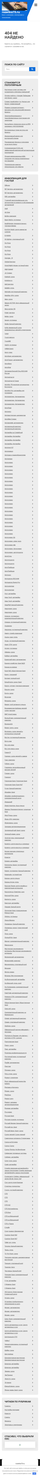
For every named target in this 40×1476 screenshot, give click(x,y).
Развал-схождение (11, 1078)
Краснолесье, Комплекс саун (14, 892)
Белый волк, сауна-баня (13, 682)
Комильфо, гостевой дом (13, 875)
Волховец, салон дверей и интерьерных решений (14, 732)
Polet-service (10, 313)
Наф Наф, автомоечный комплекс (16, 993)
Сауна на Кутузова (11, 1142)
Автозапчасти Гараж (12, 381)
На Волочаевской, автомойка (15, 979)
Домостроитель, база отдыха (14, 806)
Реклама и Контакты (12, 1087)
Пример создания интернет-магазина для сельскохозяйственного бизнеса (18, 110)
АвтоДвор (8, 364)
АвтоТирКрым (9, 567)
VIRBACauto (9, 349)
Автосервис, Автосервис (13, 549)
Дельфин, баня (10, 792)
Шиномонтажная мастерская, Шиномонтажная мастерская (15, 1359)
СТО (6, 1194)
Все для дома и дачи (12, 749)
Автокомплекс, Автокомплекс (15, 397)
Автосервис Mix (10, 545)
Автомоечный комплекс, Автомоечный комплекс (13, 428)
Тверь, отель (9, 1250)
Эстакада (8, 1383)
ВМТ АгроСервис (11, 714)
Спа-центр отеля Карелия (14, 1182)
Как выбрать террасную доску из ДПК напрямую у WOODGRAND (17, 125)
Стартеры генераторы (12, 1186)
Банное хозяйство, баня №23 (15, 663)
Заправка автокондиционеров (15, 827)
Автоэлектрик (9, 586)
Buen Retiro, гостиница (13, 220)
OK (34, 1473)
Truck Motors (9, 337)
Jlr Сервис (8, 273)
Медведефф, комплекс (12, 961)
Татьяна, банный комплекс (14, 1246)
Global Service (10, 262)
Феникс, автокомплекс (12, 1308)
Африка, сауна (10, 652)
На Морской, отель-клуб (13, 983)
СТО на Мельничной (12, 1216)
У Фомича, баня (10, 1284)
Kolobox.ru (8, 280)
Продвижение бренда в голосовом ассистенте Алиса (17, 143)
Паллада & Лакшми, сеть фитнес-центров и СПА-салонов (16, 1037)
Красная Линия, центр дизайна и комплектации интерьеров (16, 887)
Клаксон (7, 857)
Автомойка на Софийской (14, 433)
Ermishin (8, 235)
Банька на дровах (11, 667)
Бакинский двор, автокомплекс (15, 660)
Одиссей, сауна (10, 1009)
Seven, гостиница (11, 320)
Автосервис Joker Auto (13, 541)
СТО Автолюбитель (11, 1209)
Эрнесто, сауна (10, 1379)
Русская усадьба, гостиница (14, 1120)
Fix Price (8, 243)
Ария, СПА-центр (11, 645)
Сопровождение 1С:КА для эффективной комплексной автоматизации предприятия (19, 150)
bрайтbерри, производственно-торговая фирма (16, 225)
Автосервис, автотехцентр (14, 552)
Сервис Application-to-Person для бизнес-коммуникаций (17, 103)
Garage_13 (9, 258)
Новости (8, 1414)
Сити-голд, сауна (11, 1161)
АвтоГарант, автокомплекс (14, 360)
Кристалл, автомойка (12, 903)
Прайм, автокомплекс (12, 1063)
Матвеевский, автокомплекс (14, 957)
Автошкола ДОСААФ (12, 579)
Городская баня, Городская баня (16, 781)
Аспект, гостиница (11, 648)
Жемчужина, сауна (11, 823)
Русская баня (9, 1116)
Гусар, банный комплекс (13, 788)
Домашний (8, 802)
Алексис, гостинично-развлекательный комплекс (14, 617)
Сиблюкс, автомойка (12, 1157)
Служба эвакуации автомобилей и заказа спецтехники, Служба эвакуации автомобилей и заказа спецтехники (18, 1170)
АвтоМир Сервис (10, 419)
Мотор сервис (9, 972)
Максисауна (9, 945)
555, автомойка (10, 197)
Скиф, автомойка (10, 1164)
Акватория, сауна (11, 609)
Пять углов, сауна (11, 1074)
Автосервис (9, 463)
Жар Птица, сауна (11, 815)
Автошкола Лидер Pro (12, 582)
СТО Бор (8, 1212)
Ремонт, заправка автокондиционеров (12, 1103)
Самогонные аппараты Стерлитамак (17, 1138)
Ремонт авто (9, 1099)
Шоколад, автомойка (12, 1364)
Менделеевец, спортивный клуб (16, 964)
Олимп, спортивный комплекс (15, 1022)
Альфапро (8, 626)
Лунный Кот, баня (11, 937)
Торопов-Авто (10, 1267)
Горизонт (8, 777)
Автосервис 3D (10, 537)
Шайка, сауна (9, 1350)
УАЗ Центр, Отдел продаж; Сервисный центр (14, 1293)
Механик (8, 968)
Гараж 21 (8, 752)
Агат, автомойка (10, 594)
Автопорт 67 (9, 448)
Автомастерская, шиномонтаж (15, 415)
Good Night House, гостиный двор (16, 265)
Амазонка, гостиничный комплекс (16, 630)
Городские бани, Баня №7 (14, 785)
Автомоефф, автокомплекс (14, 423)
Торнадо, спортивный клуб (14, 1263)
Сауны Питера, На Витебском (15, 1150)
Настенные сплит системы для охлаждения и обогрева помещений (17, 91)
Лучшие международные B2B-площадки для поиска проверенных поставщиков (17, 158)
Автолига (8, 412)
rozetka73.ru (11, 12)
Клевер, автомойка (11, 861)
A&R (6, 209)
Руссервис (8, 1112)
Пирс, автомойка (10, 1049)
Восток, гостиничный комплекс (15, 737)
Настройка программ (12, 1410)
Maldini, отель (9, 288)
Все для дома (9, 745)
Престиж (8, 1066)
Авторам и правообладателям (15, 455)
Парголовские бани (11, 1042)
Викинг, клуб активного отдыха (15, 704)
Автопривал (9, 451)
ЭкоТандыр (9, 1375)
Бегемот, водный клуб (12, 678)
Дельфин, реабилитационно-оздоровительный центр (15, 797)
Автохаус (8, 575)
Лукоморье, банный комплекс (15, 924)
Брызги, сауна (9, 690)
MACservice (9, 284)
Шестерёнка (9, 1354)
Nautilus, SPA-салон (12, 295)
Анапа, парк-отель (11, 637)
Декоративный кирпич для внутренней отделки (14, 137)
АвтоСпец (8, 556)
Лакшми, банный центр (13, 907)
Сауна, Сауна (9, 1146)
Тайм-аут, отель (10, 1242)
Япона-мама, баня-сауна (14, 1390)
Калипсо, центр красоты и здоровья (17, 844)
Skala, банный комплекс (13, 324)
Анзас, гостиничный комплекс (15, 641)
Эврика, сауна (9, 1371)
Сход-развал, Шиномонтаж (14, 1231)
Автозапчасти (9, 377)
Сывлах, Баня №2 (11, 1235)
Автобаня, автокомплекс (13, 356)
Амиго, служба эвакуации (13, 633)
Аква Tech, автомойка (12, 597)
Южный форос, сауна (12, 1386)
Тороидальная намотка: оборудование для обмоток (14, 166)
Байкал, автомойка (11, 656)
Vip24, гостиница (10, 345)
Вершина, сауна (10, 701)
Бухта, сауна (9, 693)
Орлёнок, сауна (10, 1026)
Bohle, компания (10, 216)
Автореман (8, 459)
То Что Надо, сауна (11, 1254)
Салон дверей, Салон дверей (15, 1135)
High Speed (9, 269)
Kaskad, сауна (10, 277)
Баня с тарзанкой (11, 675)
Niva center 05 (10, 309)
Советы (7, 1417)
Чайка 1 (7, 1341)
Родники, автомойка (11, 1108)
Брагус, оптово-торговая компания (17, 686)
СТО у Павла (9, 1224)
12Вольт (7, 185)
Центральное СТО (11, 1337)
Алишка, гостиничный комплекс (15, 622)
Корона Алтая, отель (12, 882)
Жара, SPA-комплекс (12, 819)
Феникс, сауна (9, 1315)
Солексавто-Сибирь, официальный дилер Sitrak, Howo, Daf (17, 1177)
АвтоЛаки (8, 408)
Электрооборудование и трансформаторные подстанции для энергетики (17, 118)
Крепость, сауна (10, 899)
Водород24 (9, 724)
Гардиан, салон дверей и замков (16, 756)
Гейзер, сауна (9, 764)
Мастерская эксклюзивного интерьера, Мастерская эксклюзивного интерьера (18, 951)
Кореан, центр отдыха (12, 878)
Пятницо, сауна (10, 1070)
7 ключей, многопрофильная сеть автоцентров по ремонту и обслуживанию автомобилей (19, 202)
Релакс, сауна (9, 1091)
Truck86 (8, 341)
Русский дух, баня (11, 1127)
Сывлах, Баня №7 (11, 1239)
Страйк (7, 1227)
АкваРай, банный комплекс (14, 605)
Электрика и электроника (13, 1425)
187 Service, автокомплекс (14, 189)
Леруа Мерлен (10, 920)
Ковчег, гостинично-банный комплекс (18, 871)
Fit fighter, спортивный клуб (14, 239)
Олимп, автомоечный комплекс (15, 1018)
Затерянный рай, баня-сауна (15, 830)
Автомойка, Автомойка (12, 436)
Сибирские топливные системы (16, 1153)
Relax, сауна (9, 316)
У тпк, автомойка (10, 1281)
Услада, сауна (9, 1298)
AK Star (7, 212)
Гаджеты (8, 1406)
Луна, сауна (9, 934)
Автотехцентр (9, 560)
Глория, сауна (9, 773)
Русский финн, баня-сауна (14, 1131)
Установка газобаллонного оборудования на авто (14, 1303)
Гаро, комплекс (10, 760)
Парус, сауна (9, 1045)
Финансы (8, 1421)
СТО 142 (7, 1205)
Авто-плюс (8, 352)
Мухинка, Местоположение (14, 976)
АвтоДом (8, 367)
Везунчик (8, 697)
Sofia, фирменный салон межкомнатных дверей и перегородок (18, 329)
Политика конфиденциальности (16, 1053)
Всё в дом (8, 741)
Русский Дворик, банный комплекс (16, 1123)
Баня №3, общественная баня (15, 671)
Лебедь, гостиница (11, 917)
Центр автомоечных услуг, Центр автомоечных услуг (16, 1326)
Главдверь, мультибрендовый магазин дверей (15, 768)
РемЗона (8, 1095)
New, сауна (8, 299)
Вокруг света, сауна (11, 728)
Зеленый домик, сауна (12, 834)
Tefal (6, 334)
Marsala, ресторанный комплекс (16, 292)
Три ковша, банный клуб (13, 1271)
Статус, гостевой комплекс (14, 1190)
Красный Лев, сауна (11, 896)
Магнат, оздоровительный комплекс (17, 941)
